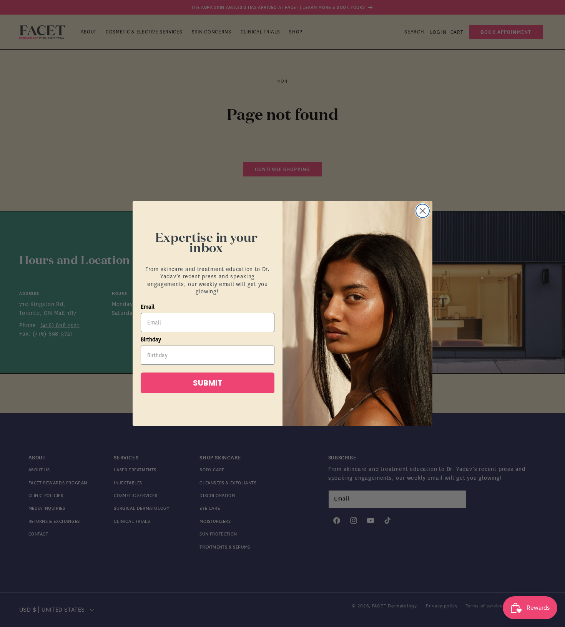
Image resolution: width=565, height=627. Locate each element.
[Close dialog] (422, 211)
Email (148, 307)
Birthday (151, 339)
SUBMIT (208, 383)
